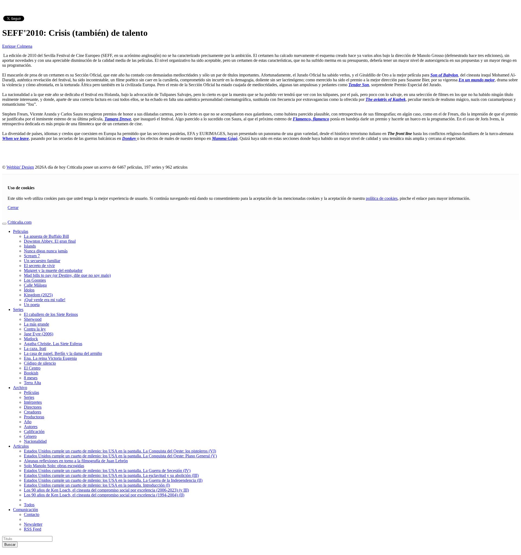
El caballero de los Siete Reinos (51, 314)
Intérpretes (33, 402)
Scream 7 (32, 256)
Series (18, 309)
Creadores (32, 412)
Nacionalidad (35, 441)
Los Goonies (35, 280)
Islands (30, 246)
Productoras (34, 417)
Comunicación (25, 509)
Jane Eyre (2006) (38, 334)
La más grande (36, 324)
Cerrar (13, 207)
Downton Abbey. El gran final (50, 241)
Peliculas (20, 231)
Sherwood (33, 319)
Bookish (31, 373)
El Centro (32, 368)
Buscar (9, 545)
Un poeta (32, 304)
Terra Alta (32, 382)
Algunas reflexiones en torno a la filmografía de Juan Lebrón (76, 460)
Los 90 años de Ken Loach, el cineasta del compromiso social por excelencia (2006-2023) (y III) (106, 490)
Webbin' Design (20, 167)
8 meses (30, 378)
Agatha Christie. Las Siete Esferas (53, 343)
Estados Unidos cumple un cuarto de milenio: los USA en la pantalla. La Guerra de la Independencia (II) (113, 480)
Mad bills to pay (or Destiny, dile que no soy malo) (67, 275)
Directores (33, 407)
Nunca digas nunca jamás (46, 251)
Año (27, 421)
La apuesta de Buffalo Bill (46, 236)
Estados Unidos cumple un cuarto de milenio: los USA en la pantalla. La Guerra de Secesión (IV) (107, 470)
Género (30, 436)
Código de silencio (40, 363)
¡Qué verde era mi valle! (44, 299)
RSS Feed (32, 529)
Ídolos (29, 290)
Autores (30, 426)
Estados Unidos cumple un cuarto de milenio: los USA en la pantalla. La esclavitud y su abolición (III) (111, 475)
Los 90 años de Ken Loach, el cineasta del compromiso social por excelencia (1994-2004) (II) (104, 495)
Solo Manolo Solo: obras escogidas (54, 465)
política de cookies (382, 198)
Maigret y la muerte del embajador (53, 270)
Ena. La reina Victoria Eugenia (50, 358)
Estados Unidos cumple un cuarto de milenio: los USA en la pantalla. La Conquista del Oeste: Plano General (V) (120, 456)
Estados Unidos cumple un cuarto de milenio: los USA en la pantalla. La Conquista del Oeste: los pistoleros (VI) (120, 451)
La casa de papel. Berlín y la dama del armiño (63, 353)
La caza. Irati (35, 348)
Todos (29, 504)
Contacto (31, 514)
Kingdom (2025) (38, 295)
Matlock (31, 338)
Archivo (20, 387)
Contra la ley (35, 329)
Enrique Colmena (17, 46)
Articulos (21, 446)
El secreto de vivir (39, 265)
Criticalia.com (19, 222)
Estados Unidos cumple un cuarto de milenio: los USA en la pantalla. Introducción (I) (97, 485)
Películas (31, 392)
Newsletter (33, 524)
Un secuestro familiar (42, 260)
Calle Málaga (35, 285)
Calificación (34, 431)
